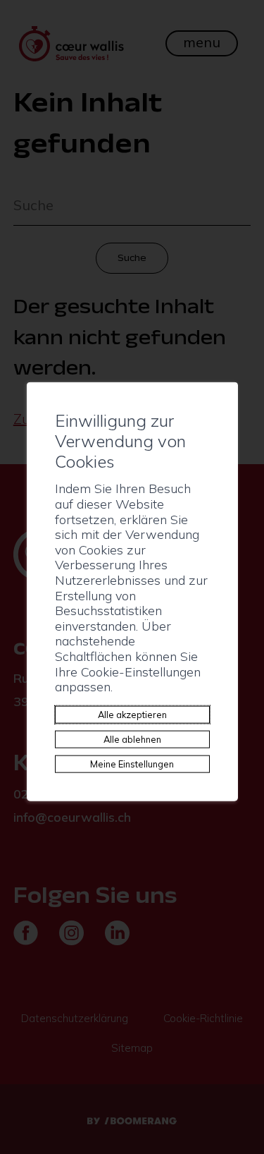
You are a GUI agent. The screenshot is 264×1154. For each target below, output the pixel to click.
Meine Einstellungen (132, 763)
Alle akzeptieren (132, 713)
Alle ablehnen (132, 738)
